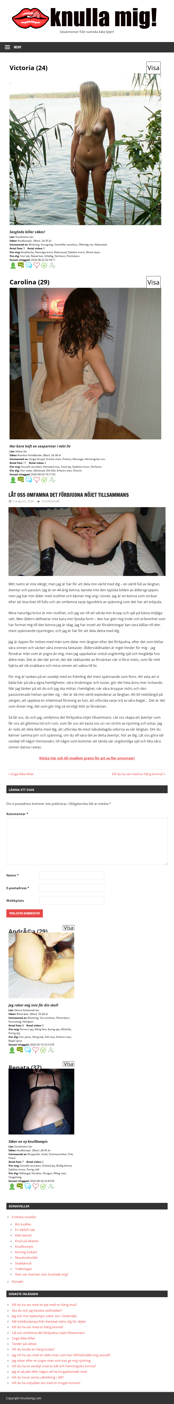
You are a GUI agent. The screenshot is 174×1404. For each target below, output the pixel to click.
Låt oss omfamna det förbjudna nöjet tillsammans (48, 1333)
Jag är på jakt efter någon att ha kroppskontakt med (49, 1371)
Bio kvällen (23, 1224)
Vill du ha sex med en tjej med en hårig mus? (44, 1304)
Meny (17, 47)
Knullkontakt (51, 501)
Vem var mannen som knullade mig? (41, 1274)
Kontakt (17, 1281)
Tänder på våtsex (24, 1344)
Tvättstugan (23, 1269)
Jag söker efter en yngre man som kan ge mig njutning (51, 1360)
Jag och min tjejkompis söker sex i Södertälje (44, 1316)
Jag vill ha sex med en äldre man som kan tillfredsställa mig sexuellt (61, 1355)
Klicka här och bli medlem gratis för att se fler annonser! (87, 758)
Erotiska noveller (24, 1217)
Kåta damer (23, 1235)
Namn (12, 875)
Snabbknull (23, 1263)
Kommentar (17, 814)
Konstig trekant (26, 1252)
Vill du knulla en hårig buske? (33, 1349)
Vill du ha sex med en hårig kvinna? (137, 774)
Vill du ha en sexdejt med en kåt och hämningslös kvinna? (54, 1366)
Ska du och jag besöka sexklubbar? (37, 1310)
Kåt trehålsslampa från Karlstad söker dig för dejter (49, 1321)
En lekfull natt (25, 1230)
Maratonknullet (26, 1257)
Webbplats (15, 900)
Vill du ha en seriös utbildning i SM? (38, 1377)
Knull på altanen (27, 1241)
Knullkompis (24, 1246)
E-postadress (17, 888)
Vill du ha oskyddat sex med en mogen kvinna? (46, 1383)
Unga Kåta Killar (22, 774)
